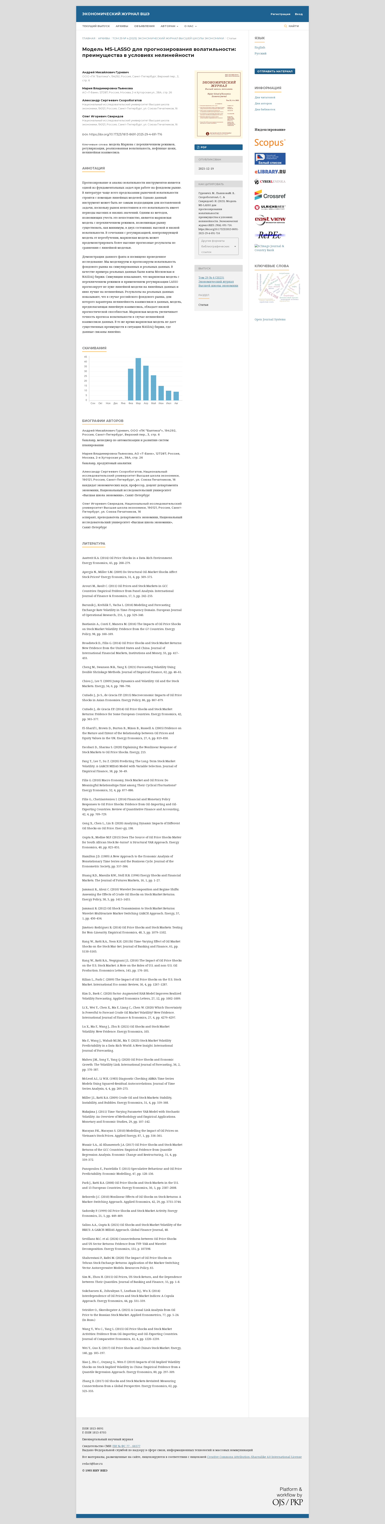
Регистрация (280, 14)
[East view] (270, 224)
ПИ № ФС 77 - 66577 (126, 1446)
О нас (189, 26)
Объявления (144, 26)
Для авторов (263, 103)
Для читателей (265, 97)
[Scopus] (270, 147)
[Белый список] (270, 163)
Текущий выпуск (96, 26)
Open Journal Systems (270, 319)
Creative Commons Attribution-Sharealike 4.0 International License (254, 1457)
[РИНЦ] (270, 172)
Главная (88, 38)
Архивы (122, 26)
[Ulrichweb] (270, 209)
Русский (260, 53)
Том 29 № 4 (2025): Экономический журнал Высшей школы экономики (168, 38)
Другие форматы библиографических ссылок (215, 246)
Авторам (168, 26)
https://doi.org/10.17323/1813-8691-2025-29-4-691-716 (125, 134)
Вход (299, 14)
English (260, 47)
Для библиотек (265, 109)
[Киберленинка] (270, 183)
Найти (293, 26)
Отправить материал (275, 71)
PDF (203, 147)
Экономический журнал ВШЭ (116, 14)
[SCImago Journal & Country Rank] (270, 250)
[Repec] (270, 238)
